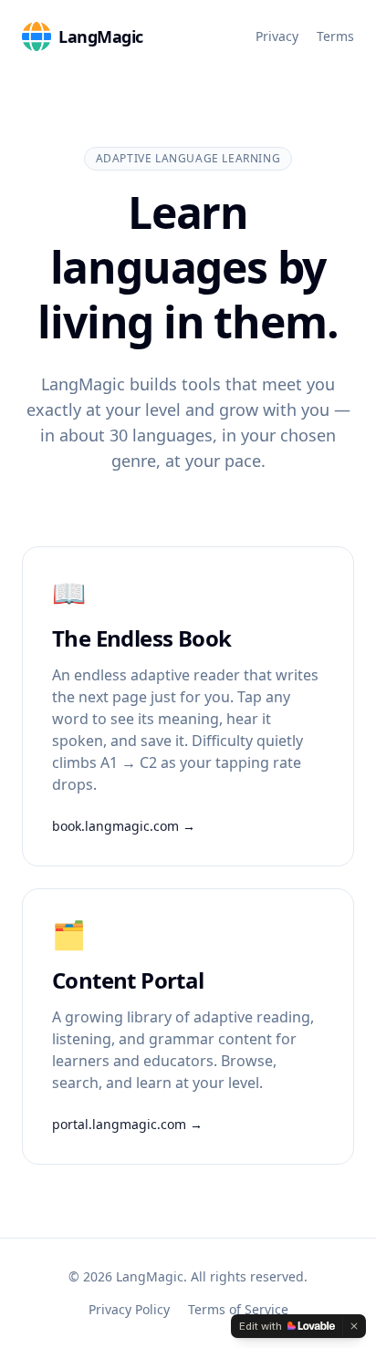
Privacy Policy (129, 1309)
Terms (335, 36)
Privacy (277, 36)
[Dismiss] (354, 1326)
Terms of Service (238, 1309)
